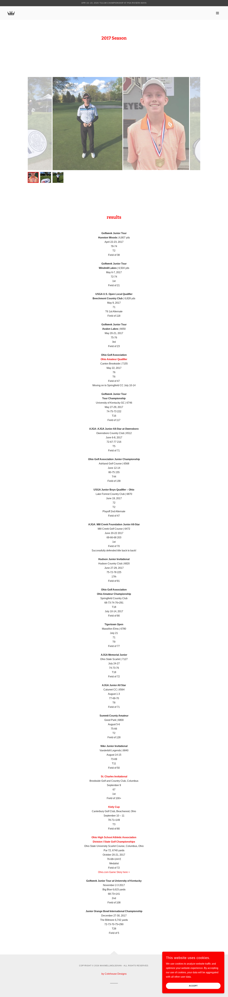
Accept (193, 986)
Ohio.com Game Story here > (114, 872)
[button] (217, 13)
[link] (11, 12)
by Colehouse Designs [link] (114, 973)
